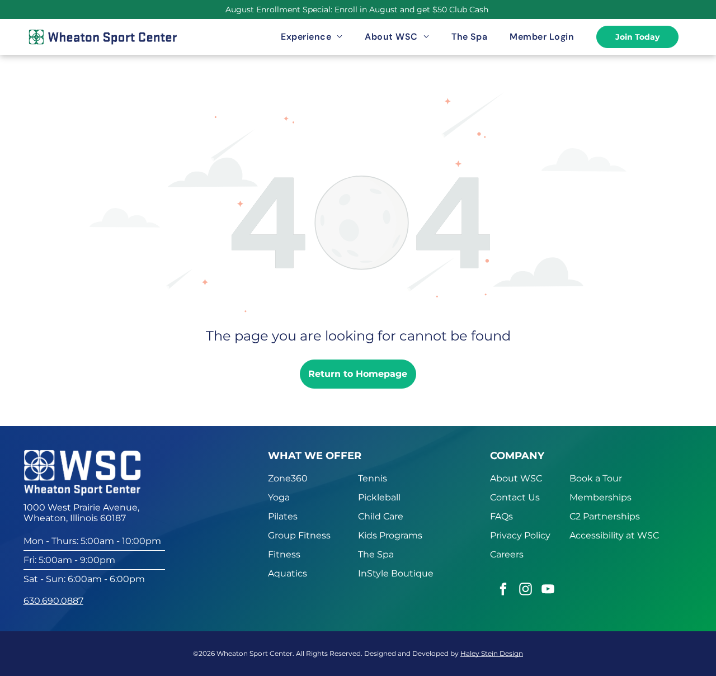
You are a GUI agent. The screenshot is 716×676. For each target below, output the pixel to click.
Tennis (372, 478)
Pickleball (379, 497)
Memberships (600, 497)
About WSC (516, 478)
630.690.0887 (53, 600)
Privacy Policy (520, 535)
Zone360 (288, 478)
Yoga (279, 497)
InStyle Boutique (396, 573)
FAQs (501, 516)
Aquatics (287, 573)
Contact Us (515, 497)
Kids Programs (390, 535)
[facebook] (503, 590)
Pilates (283, 516)
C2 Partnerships (604, 516)
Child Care (380, 516)
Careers (507, 554)
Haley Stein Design (491, 653)
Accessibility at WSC (614, 535)
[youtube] (548, 590)
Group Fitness (299, 535)
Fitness (284, 554)
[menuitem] (312, 36)
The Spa (376, 554)
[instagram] (525, 590)
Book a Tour (595, 478)
